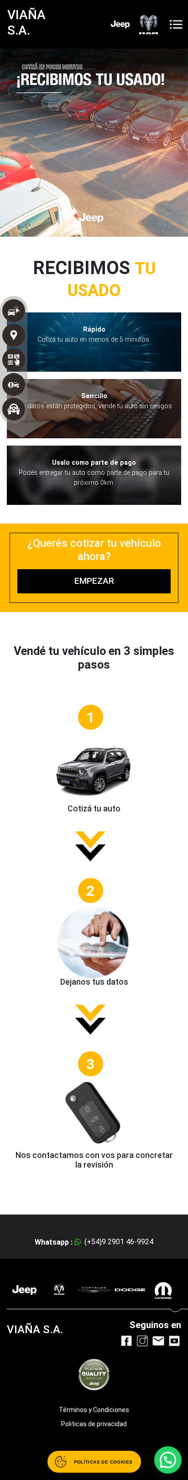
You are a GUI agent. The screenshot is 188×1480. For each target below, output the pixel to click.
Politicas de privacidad (94, 1424)
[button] (168, 1460)
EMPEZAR (94, 581)
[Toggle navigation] (176, 24)
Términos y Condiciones (94, 1409)
